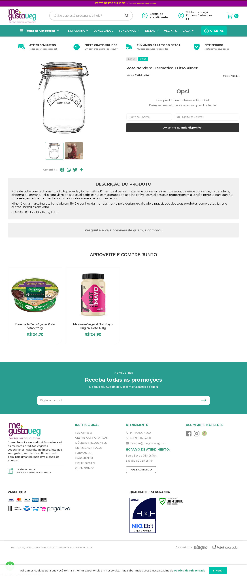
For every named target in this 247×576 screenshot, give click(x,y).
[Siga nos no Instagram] (197, 434)
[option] (37, 47)
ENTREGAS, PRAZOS (89, 447)
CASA (143, 59)
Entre (190, 15)
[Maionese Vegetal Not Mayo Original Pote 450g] (93, 306)
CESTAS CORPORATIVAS (91, 437)
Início (131, 59)
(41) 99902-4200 (140, 432)
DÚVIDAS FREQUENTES (91, 442)
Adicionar (41, 339)
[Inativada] (142, 515)
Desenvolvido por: (184, 547)
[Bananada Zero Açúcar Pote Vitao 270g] (35, 306)
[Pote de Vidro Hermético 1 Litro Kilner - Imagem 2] (74, 150)
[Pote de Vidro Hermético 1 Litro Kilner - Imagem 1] (54, 150)
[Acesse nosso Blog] (205, 434)
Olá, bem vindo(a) (197, 12)
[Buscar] (125, 15)
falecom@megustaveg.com (148, 443)
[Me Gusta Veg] (23, 15)
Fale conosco (141, 469)
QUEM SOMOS (84, 468)
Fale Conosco (84, 432)
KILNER (235, 75)
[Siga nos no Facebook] (189, 434)
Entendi (218, 570)
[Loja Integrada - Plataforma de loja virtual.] (224, 547)
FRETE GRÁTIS (85, 463)
